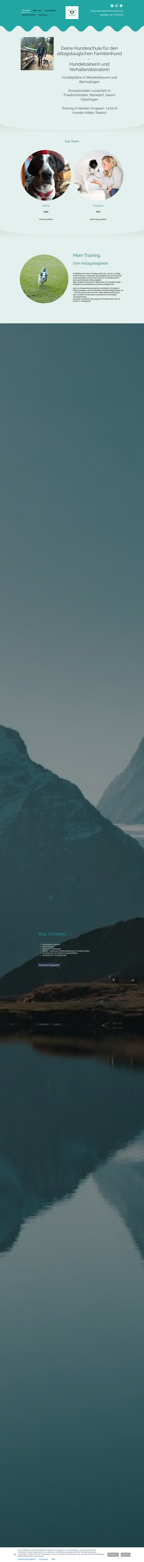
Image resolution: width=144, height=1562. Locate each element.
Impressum (43, 1559)
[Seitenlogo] (72, 12)
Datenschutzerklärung (27, 1559)
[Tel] (121, 5)
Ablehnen (125, 1555)
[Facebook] (112, 5)
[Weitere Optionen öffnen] (52, 15)
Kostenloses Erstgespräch (49, 965)
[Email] (116, 5)
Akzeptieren (113, 1555)
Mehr (54, 1559)
